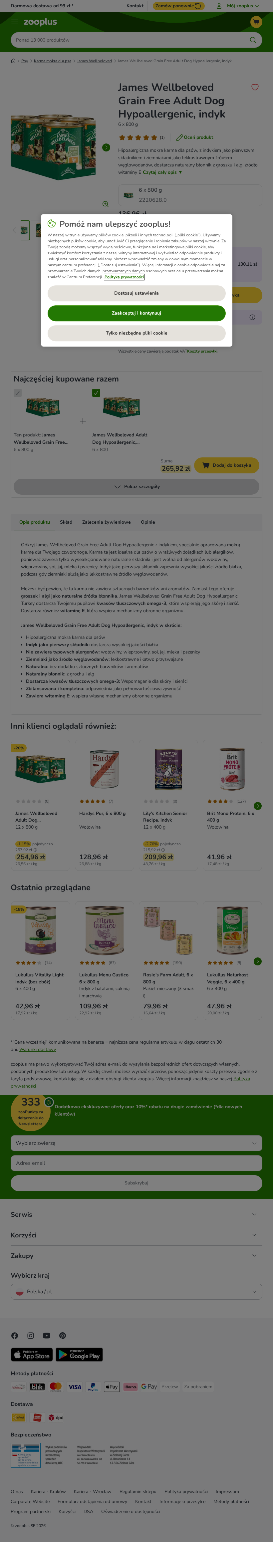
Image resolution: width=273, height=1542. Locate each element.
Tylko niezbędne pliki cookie (136, 333)
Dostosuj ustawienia (136, 293)
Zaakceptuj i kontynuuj (136, 313)
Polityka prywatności (124, 277)
